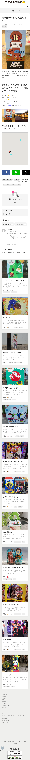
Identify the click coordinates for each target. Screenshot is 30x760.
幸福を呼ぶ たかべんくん (10, 388)
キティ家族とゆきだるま (10, 426)
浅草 (15, 362)
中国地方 (4, 701)
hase (13, 290)
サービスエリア (7, 399)
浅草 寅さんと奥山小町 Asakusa (13, 567)
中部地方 (4, 698)
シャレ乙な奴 (7, 675)
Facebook (6, 174)
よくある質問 (5, 720)
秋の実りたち (7, 317)
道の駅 (13, 184)
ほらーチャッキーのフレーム (12, 604)
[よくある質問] (10, 10)
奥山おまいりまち (8, 579)
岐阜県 (4, 26)
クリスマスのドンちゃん (10, 497)
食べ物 (20, 327)
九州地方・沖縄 (6, 705)
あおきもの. (11, 436)
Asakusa (20, 362)
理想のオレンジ (20, 24)
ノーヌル (10, 541)
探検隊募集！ (5, 718)
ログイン (17, 252)
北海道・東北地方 (6, 694)
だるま (14, 399)
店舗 (23, 471)
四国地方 (4, 703)
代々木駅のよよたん (9, 532)
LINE (16, 174)
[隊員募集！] (13, 10)
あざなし (10, 327)
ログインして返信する (12, 244)
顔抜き (17, 436)
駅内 (23, 541)
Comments (8, 224)
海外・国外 (5, 707)
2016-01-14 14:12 (12, 231)
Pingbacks (21, 224)
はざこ (18, 184)
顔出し (22, 436)
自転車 (13, 686)
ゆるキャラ (14, 292)
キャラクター (6, 184)
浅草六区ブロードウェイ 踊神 (12, 352)
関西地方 (4, 700)
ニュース (4, 717)
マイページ (5, 724)
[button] (11, 155)
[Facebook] (20, 10)
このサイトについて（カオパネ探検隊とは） (13, 715)
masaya (10, 362)
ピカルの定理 (7, 639)
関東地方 (4, 696)
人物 (23, 649)
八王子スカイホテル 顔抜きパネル (13, 280)
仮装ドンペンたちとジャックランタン (14, 461)
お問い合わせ (5, 722)
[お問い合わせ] (16, 10)
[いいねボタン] (2, 748)
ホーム (3, 713)
